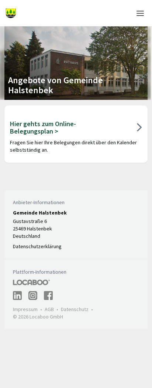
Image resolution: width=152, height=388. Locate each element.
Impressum (25, 309)
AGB (49, 309)
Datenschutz (75, 309)
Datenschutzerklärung (37, 246)
